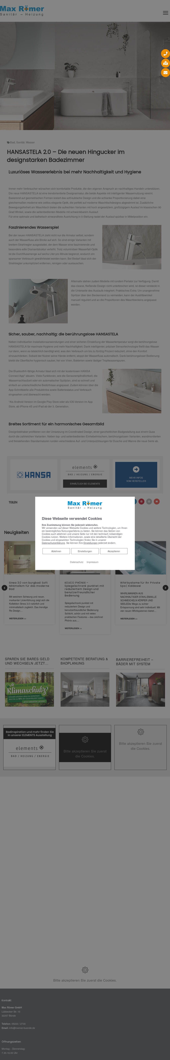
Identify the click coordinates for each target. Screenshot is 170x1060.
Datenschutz (76, 562)
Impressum (92, 562)
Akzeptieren (114, 551)
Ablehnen (56, 551)
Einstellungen (85, 551)
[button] (165, 53)
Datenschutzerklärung (53, 542)
